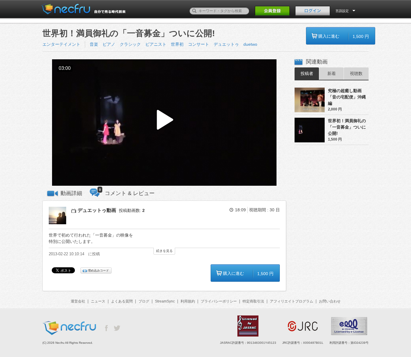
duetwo (250, 44)
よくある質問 (122, 301)
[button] (164, 122)
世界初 (177, 44)
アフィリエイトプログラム (291, 301)
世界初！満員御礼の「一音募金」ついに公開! (347, 127)
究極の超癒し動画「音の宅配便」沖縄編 (347, 97)
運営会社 (78, 301)
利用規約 (188, 301)
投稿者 (307, 73)
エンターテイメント (61, 44)
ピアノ (109, 44)
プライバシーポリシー (219, 301)
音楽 (94, 44)
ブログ (143, 301)
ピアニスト (155, 44)
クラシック (130, 44)
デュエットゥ (226, 44)
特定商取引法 (253, 301)
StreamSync (165, 301)
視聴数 (356, 73)
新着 (331, 73)
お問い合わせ (330, 301)
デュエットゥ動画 (97, 210)
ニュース (98, 301)
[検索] (194, 11)
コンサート (198, 44)
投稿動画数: (132, 210)
